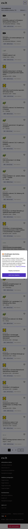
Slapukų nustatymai (14, 271)
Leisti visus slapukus (14, 275)
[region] (14, 264)
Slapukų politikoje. (21, 266)
